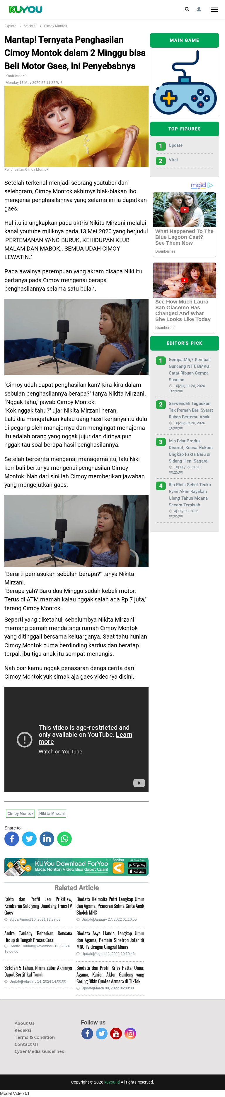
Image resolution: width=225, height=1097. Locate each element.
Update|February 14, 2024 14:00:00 (37, 981)
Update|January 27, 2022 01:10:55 (109, 919)
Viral (173, 160)
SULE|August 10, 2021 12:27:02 (35, 919)
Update (176, 145)
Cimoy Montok (55, 26)
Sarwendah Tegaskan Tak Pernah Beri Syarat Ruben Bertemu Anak (191, 410)
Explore (10, 26)
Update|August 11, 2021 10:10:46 (108, 954)
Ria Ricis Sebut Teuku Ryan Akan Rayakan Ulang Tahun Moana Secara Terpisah (190, 495)
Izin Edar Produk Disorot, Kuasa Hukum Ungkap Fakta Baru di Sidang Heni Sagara (191, 451)
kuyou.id (112, 1082)
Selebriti (30, 26)
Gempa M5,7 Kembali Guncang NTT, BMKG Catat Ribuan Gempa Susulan (190, 369)
